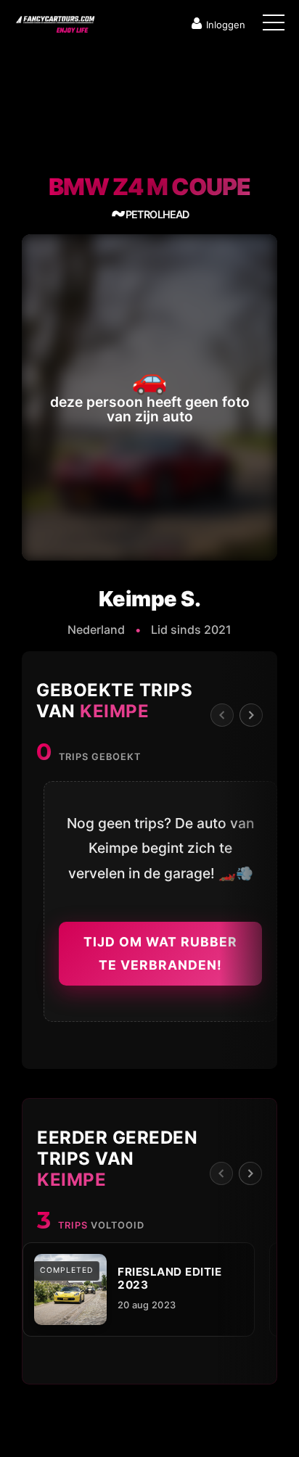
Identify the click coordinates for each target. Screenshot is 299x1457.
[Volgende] (251, 715)
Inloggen (225, 24)
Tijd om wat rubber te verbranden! (160, 953)
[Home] (54, 21)
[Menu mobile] (273, 25)
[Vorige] (222, 715)
